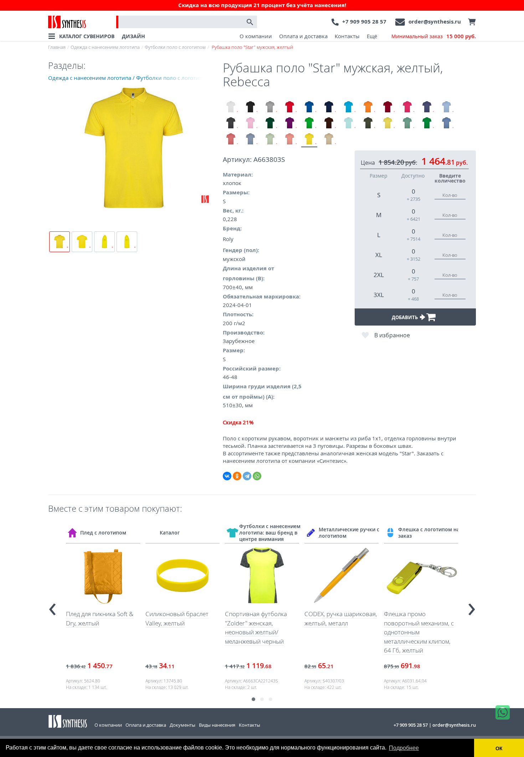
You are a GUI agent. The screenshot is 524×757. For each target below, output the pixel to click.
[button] (253, 699)
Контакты (347, 36)
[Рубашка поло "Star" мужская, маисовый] (388, 123)
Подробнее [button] (404, 748)
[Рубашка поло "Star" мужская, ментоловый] (348, 123)
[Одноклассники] (237, 476)
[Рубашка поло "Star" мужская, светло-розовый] (250, 123)
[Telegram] (247, 476)
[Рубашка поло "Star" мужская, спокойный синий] (250, 139)
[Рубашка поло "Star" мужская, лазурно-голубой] (446, 123)
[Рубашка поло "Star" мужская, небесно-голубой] (446, 107)
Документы (182, 725)
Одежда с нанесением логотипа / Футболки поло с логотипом (129, 77)
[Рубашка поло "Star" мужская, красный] (290, 107)
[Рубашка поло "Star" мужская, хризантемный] (231, 139)
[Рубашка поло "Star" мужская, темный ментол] (407, 123)
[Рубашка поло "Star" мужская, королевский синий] (309, 107)
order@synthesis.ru (435, 21)
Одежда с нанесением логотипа (105, 47)
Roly (228, 238)
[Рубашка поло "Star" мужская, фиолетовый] (290, 123)
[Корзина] (470, 22)
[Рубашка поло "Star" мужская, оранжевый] (368, 107)
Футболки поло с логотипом (175, 47)
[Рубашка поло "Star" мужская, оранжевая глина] (290, 139)
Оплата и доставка (303, 36)
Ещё (372, 36)
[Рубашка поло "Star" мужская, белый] (231, 107)
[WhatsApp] (257, 476)
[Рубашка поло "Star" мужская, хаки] (368, 123)
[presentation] (52, 606)
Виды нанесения (217, 725)
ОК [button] (499, 748)
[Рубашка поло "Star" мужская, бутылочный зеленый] (270, 123)
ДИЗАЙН (133, 36)
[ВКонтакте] (227, 476)
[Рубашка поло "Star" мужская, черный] (250, 107)
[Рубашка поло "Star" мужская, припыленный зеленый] (270, 139)
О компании (256, 36)
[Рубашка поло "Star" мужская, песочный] (329, 139)
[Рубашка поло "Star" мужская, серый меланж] (270, 107)
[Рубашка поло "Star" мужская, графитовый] (231, 123)
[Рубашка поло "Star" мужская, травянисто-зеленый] (309, 123)
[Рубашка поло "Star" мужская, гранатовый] (388, 107)
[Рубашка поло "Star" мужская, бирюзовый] (348, 107)
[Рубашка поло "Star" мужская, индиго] (427, 107)
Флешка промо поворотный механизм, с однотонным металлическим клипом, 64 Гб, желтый (419, 632)
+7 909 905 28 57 (364, 21)
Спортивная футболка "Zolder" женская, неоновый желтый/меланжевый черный (256, 627)
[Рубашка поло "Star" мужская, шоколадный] (329, 123)
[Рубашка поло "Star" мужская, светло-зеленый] (427, 123)
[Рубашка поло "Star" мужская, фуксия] (407, 107)
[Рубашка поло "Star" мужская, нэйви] (329, 107)
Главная (57, 47)
